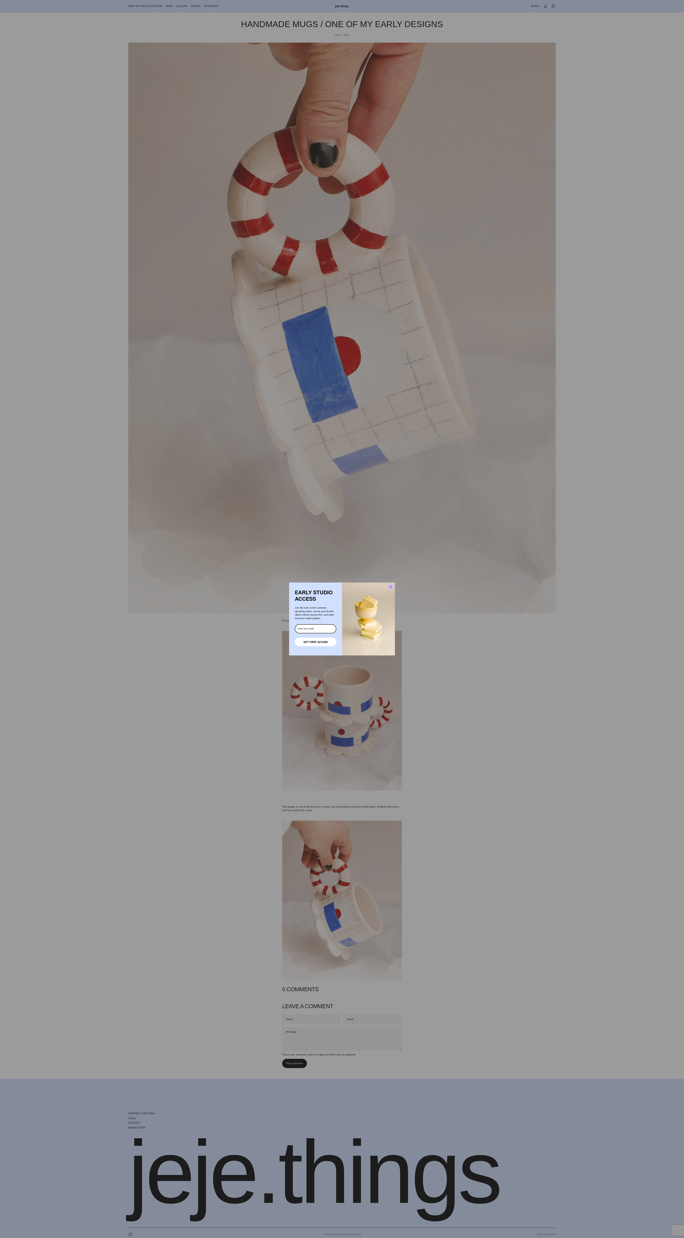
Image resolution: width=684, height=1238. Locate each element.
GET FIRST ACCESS (316, 642)
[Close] (390, 587)
